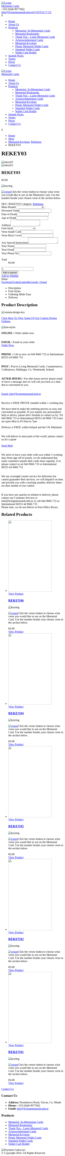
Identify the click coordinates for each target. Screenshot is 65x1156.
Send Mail (7, 445)
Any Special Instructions (14, 242)
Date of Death (9, 214)
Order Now (7, 345)
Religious (38, 203)
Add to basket (10, 272)
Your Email (7, 249)
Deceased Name (10, 210)
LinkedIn (25, 282)
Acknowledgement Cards (29, 40)
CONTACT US (42, 12)
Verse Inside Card (11, 231)
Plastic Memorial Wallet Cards (31, 46)
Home (11, 21)
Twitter (16, 282)
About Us (13, 24)
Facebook (6, 282)
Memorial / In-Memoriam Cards (32, 30)
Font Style (7, 228)
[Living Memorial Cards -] (10, 6)
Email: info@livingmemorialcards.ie (21, 393)
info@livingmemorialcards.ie (17, 12)
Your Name (7, 246)
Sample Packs (16, 55)
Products (13, 27)
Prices (11, 61)
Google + (35, 282)
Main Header (8, 207)
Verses (11, 58)
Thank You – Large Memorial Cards (35, 36)
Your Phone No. (10, 253)
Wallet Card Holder (26, 52)
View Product (15, 593)
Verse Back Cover (11, 235)
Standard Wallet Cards (27, 49)
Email (43, 282)
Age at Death (8, 217)
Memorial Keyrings (26, 43)
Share (4, 279)
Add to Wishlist (9, 275)
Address (5, 225)
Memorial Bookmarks (27, 33)
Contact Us (14, 65)
